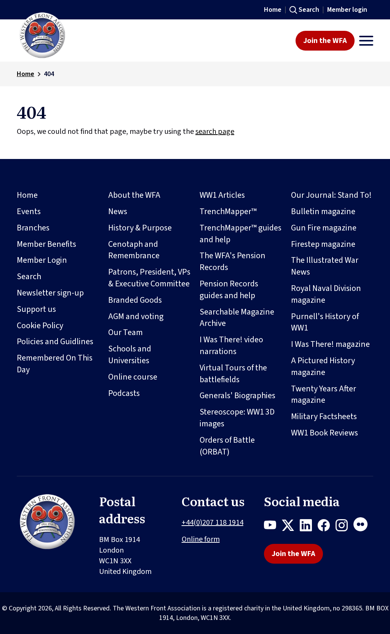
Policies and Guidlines (55, 341)
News (117, 211)
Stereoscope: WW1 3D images (237, 418)
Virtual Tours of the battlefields (233, 374)
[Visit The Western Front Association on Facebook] (327, 526)
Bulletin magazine (323, 211)
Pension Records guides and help (229, 290)
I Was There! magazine (330, 344)
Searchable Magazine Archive (237, 318)
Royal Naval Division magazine (326, 294)
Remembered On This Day (55, 364)
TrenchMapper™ (228, 211)
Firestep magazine (323, 244)
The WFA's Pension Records (232, 261)
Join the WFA (325, 40)
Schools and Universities (129, 355)
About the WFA (134, 195)
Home (272, 9)
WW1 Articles (222, 195)
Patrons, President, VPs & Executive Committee (149, 278)
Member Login (42, 260)
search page (214, 131)
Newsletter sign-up (50, 293)
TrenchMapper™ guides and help (240, 234)
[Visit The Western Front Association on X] (291, 526)
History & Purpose (140, 228)
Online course (132, 377)
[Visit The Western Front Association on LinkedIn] (309, 526)
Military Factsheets (324, 416)
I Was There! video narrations (231, 346)
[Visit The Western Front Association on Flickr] (363, 526)
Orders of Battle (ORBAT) (227, 446)
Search (309, 9)
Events (29, 211)
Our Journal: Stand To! (331, 195)
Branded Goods (135, 300)
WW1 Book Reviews (324, 433)
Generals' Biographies (237, 395)
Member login (347, 9)
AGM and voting (135, 316)
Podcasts (124, 393)
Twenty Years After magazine (323, 395)
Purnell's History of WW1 (325, 322)
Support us (36, 309)
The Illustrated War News (324, 266)
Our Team (125, 332)
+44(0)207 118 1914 (212, 522)
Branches (33, 228)
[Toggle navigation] (366, 41)
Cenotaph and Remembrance (134, 250)
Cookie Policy (40, 325)
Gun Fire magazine (323, 228)
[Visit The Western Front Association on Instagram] (344, 526)
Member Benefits (46, 244)
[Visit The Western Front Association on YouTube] (273, 526)
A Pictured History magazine (323, 366)
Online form (201, 539)
